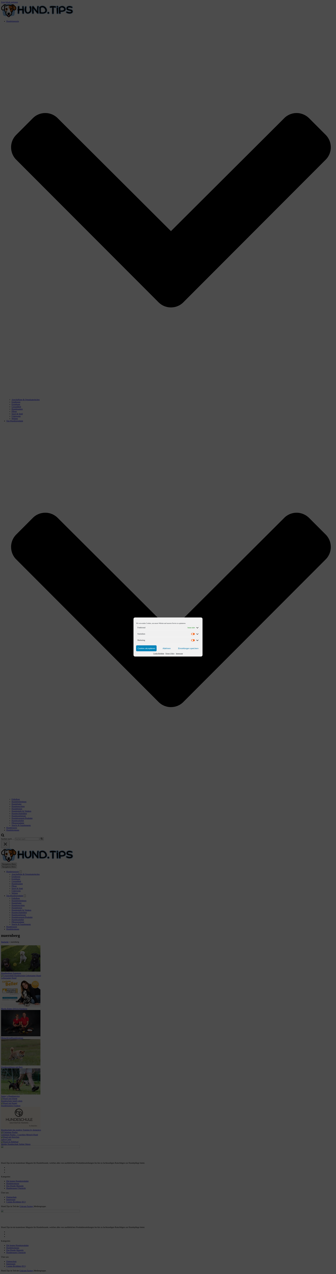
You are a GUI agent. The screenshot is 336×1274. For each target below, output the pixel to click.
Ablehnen (167, 648)
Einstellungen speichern (188, 648)
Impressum (179, 653)
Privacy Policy (170, 653)
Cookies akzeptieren (146, 648)
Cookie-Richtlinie (158, 653)
